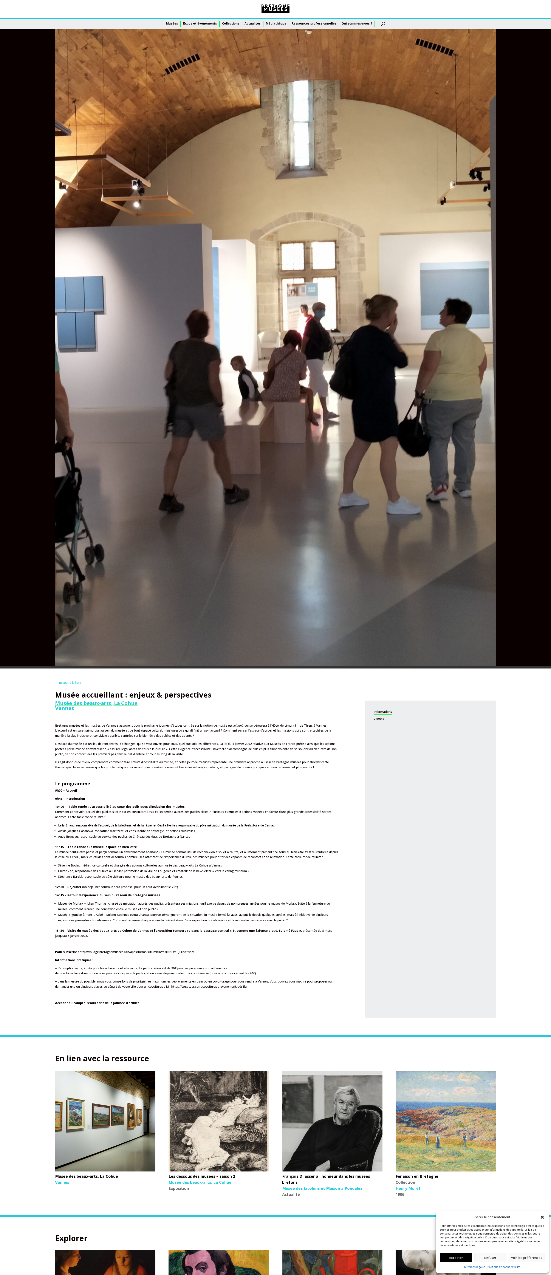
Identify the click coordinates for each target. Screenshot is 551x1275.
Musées (172, 23)
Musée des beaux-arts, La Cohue (96, 703)
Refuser (490, 1257)
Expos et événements (200, 23)
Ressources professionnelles (314, 23)
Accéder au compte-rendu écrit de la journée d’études (97, 1003)
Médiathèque (276, 23)
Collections (230, 23)
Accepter (456, 1257)
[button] (542, 1217)
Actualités (253, 23)
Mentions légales (474, 1267)
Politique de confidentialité (504, 1267)
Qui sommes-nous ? (357, 23)
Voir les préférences (526, 1257)
